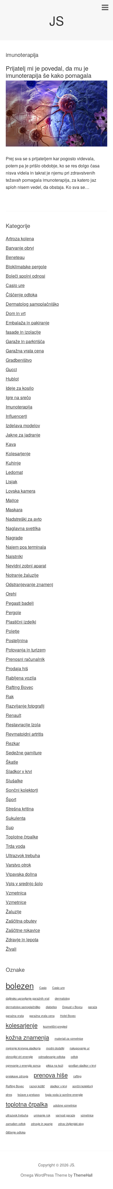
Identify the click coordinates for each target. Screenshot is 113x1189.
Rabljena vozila (21, 678)
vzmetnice (87, 1115)
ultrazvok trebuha (17, 1115)
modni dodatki (55, 1048)
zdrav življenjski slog (71, 1124)
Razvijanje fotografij (25, 706)
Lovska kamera (20, 491)
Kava (11, 444)
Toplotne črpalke (22, 837)
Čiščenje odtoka (21, 294)
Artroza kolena (20, 238)
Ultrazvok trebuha (23, 855)
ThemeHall (83, 1175)
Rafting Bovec (19, 687)
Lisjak (11, 481)
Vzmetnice (16, 902)
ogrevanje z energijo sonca (23, 1065)
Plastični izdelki (21, 622)
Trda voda (15, 846)
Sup (10, 827)
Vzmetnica (16, 893)
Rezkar (13, 743)
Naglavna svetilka (23, 528)
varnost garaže (65, 1115)
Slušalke (14, 780)
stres (9, 1095)
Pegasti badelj (20, 603)
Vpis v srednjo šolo (24, 883)
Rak (10, 696)
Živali (11, 949)
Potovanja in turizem (26, 650)
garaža (92, 1007)
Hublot (12, 379)
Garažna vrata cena (25, 350)
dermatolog (62, 998)
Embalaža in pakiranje (27, 322)
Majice (12, 500)
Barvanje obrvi (20, 248)
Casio (43, 988)
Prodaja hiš (17, 668)
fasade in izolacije (23, 332)
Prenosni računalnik (25, 659)
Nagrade (14, 537)
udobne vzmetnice (65, 1105)
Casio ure (15, 285)
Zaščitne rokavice (23, 930)
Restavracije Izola (23, 724)
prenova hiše (51, 1075)
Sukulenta (16, 818)
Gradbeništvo (19, 360)
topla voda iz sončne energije (64, 1095)
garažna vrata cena (42, 1016)
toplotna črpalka (27, 1104)
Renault (13, 715)
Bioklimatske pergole (26, 266)
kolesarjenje (22, 1025)
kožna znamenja (27, 1037)
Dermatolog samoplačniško (32, 304)
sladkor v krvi (58, 1086)
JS (56, 20)
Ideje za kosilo (20, 388)
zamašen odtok (16, 1124)
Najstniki (14, 556)
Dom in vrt (16, 313)
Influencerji (16, 416)
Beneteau (15, 257)
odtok (74, 1057)
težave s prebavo (29, 1095)
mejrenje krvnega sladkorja (23, 1048)
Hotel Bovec (68, 1016)
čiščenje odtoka (16, 1132)
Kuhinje (13, 463)
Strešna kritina (20, 808)
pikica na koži (54, 1065)
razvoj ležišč (37, 1086)
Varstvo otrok (18, 865)
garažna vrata (15, 1016)
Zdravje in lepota (22, 939)
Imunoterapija (19, 407)
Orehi (11, 594)
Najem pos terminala (26, 547)
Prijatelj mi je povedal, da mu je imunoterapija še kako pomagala (48, 71)
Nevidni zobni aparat (26, 565)
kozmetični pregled (55, 1026)
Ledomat (14, 472)
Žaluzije (13, 911)
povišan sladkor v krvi (82, 1065)
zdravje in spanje (42, 1124)
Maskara (14, 509)
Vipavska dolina (21, 874)
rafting (77, 1076)
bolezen (20, 985)
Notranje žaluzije (22, 575)
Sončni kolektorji (22, 790)
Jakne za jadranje (23, 435)
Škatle (12, 762)
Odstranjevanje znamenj (29, 584)
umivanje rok (42, 1115)
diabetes (51, 1007)
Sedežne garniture (24, 752)
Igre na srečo (18, 397)
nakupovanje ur (80, 1048)
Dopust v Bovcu (72, 1007)
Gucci (11, 369)
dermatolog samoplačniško (23, 1007)
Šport (11, 799)
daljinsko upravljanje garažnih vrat (27, 998)
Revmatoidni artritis (24, 734)
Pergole (13, 612)
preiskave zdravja (17, 1076)
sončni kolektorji (82, 1086)
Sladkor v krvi (19, 771)
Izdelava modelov (23, 425)
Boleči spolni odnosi (25, 276)
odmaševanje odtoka (51, 1057)
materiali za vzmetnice (69, 1038)
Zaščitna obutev (21, 921)
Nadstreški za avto (24, 519)
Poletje (12, 631)
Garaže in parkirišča (25, 341)
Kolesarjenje (18, 453)
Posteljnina (17, 640)
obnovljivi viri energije (19, 1057)
